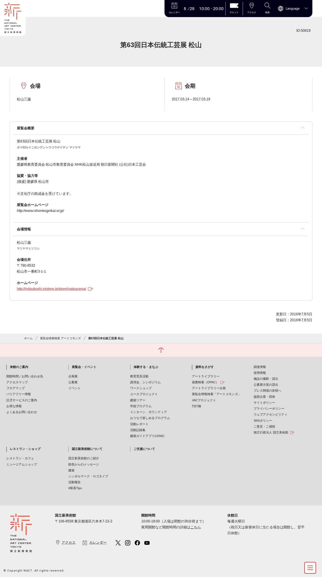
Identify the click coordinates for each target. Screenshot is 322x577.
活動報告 (74, 482)
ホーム (28, 338)
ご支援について (144, 449)
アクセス (69, 542)
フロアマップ (15, 388)
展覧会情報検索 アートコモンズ (60, 338)
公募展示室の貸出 (266, 384)
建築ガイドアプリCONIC (147, 436)
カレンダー (98, 542)
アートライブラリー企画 (209, 388)
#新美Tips (75, 488)
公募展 (73, 382)
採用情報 (260, 373)
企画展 (73, 376)
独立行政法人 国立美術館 (271, 432)
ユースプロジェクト (144, 394)
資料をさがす (204, 367)
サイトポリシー (264, 402)
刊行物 (196, 406)
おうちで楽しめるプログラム (150, 418)
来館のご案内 (19, 367)
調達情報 (260, 367)
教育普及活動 (139, 376)
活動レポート (139, 424)
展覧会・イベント (84, 367)
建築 (71, 470)
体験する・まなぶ (146, 367)
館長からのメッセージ (83, 464)
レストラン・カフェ (20, 458)
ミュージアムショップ (21, 464)
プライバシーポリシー (269, 408)
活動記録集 (137, 430)
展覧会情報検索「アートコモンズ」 (216, 394)
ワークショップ (141, 388)
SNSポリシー (263, 420)
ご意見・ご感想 (264, 426)
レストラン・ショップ (25, 449)
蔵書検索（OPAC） (205, 382)
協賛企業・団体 (264, 396)
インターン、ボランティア (148, 412)
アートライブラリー (205, 376)
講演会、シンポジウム (145, 382)
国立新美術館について (87, 449)
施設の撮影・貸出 (266, 378)
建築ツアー (137, 400)
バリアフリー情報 (18, 394)
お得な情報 (14, 406)
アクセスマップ (17, 382)
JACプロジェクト (204, 400)
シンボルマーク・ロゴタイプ (88, 476)
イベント (74, 388)
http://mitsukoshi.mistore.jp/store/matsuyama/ (51, 289)
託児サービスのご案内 (21, 400)
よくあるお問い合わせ (21, 412)
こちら (195, 527)
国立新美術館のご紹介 (83, 458)
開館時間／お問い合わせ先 (24, 376)
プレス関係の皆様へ (267, 390)
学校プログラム (141, 406)
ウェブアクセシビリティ (270, 414)
